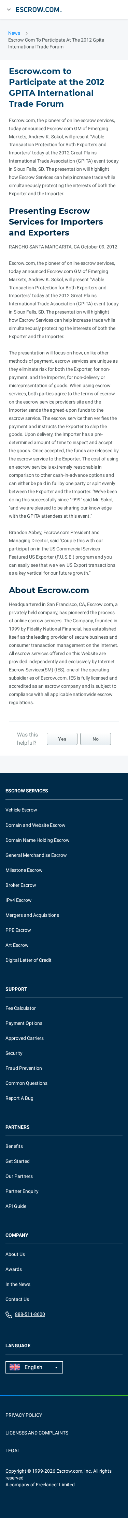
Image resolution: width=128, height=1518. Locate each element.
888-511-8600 (30, 1314)
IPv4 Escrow (18, 900)
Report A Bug (19, 1098)
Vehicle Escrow (21, 810)
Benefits (14, 1146)
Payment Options (23, 1023)
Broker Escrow (20, 885)
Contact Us (17, 1299)
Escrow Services (26, 790)
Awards (13, 1269)
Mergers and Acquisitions (32, 915)
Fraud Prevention (23, 1068)
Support (16, 989)
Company (16, 1235)
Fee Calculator (20, 1008)
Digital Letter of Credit (28, 960)
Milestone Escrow (24, 870)
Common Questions (26, 1083)
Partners (17, 1127)
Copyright (15, 1471)
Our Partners (19, 1176)
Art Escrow (17, 945)
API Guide (15, 1206)
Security (14, 1053)
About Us (15, 1254)
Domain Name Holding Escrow (37, 840)
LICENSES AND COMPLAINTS (36, 1433)
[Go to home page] (42, 9)
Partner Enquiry (22, 1191)
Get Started (17, 1161)
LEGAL (12, 1450)
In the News (17, 1284)
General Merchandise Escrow (36, 855)
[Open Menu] (8, 9)
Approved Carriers (24, 1038)
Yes (62, 739)
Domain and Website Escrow (35, 825)
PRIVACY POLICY (23, 1415)
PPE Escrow (18, 930)
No (96, 739)
